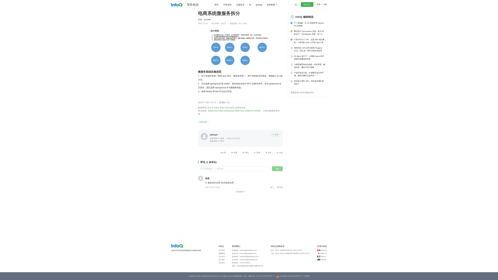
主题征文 (240, 5)
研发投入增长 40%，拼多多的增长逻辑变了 (309, 82)
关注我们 (222, 263)
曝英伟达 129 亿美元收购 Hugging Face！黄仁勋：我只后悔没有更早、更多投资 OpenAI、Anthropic (309, 49)
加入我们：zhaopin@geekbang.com (245, 260)
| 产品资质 (306, 276)
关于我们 (222, 250)
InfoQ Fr (323, 256)
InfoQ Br (323, 260)
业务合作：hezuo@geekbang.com (244, 253)
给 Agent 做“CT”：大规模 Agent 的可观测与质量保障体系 (309, 57)
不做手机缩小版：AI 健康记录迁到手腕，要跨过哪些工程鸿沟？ (309, 74)
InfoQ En (324, 250)
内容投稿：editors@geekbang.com (244, 250)
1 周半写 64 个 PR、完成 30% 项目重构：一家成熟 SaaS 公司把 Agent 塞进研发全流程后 (309, 41)
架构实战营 (203, 122)
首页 (216, 5)
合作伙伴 (222, 256)
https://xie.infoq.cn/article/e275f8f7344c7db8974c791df (234, 111)
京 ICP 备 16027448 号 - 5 (265, 276)
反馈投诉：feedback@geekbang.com (245, 256)
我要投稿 (222, 253)
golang (259, 5)
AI (250, 5)
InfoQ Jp (323, 253)
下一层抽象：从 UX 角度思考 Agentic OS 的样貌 (309, 24)
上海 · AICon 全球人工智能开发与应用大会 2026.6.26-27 (290, 253)
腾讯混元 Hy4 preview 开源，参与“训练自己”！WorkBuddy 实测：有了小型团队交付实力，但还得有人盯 (309, 33)
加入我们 (222, 260)
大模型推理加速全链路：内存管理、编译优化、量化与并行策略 (309, 65)
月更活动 (227, 5)
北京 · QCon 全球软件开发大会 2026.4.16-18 (286, 250)
